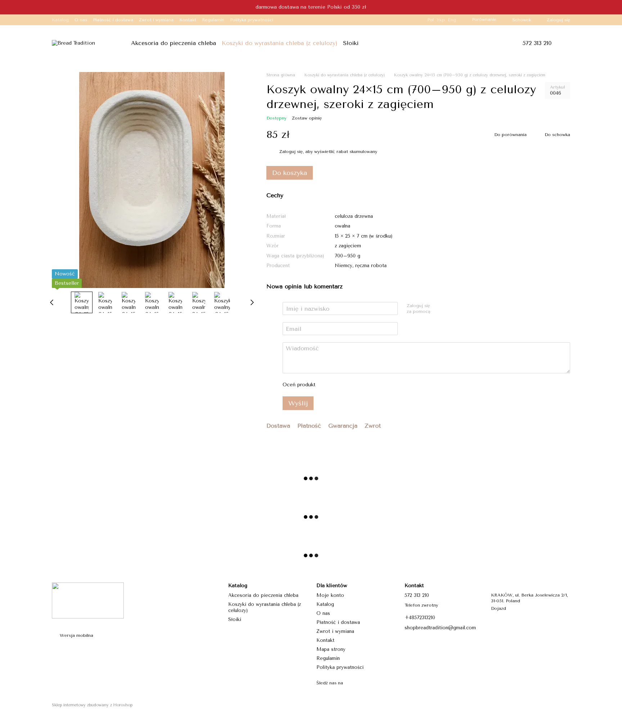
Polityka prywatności (251, 19)
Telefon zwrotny (421, 605)
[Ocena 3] (351, 385)
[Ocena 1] (328, 385)
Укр (441, 20)
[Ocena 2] (339, 385)
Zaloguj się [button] (291, 151)
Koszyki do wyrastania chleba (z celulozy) (279, 43)
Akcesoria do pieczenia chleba (173, 43)
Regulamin (213, 19)
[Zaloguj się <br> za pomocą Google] (450, 309)
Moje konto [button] (330, 595)
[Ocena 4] (362, 385)
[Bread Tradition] (88, 600)
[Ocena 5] (374, 385)
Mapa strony (331, 649)
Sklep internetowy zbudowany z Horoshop (92, 705)
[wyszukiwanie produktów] (378, 43)
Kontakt (187, 19)
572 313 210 (536, 43)
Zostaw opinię (307, 118)
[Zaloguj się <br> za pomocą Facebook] (438, 309)
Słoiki (351, 43)
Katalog (60, 19)
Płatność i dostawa (113, 19)
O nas (81, 19)
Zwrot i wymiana (156, 19)
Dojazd (498, 608)
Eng (452, 20)
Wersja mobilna (75, 635)
